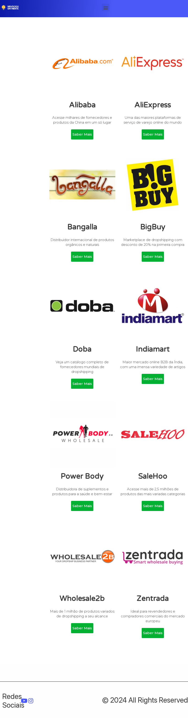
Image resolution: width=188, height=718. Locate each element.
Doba (82, 349)
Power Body (82, 476)
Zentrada (153, 598)
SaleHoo (152, 476)
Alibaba (82, 105)
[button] (105, 7)
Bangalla (82, 227)
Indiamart (153, 349)
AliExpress (152, 105)
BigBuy (152, 227)
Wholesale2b (82, 598)
